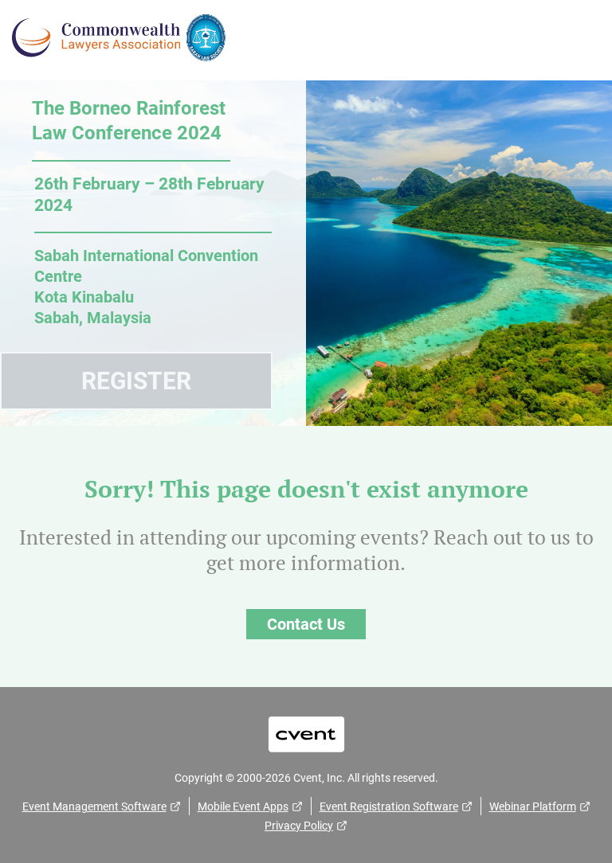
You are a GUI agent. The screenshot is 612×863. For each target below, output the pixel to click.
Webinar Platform (532, 806)
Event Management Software (94, 806)
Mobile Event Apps (243, 806)
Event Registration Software (389, 806)
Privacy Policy (299, 825)
